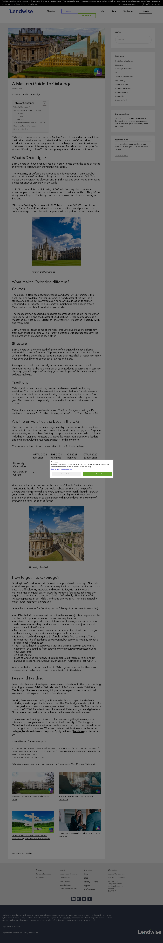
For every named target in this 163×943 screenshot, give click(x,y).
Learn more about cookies (61, 469)
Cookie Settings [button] (66, 474)
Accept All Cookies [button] (97, 474)
